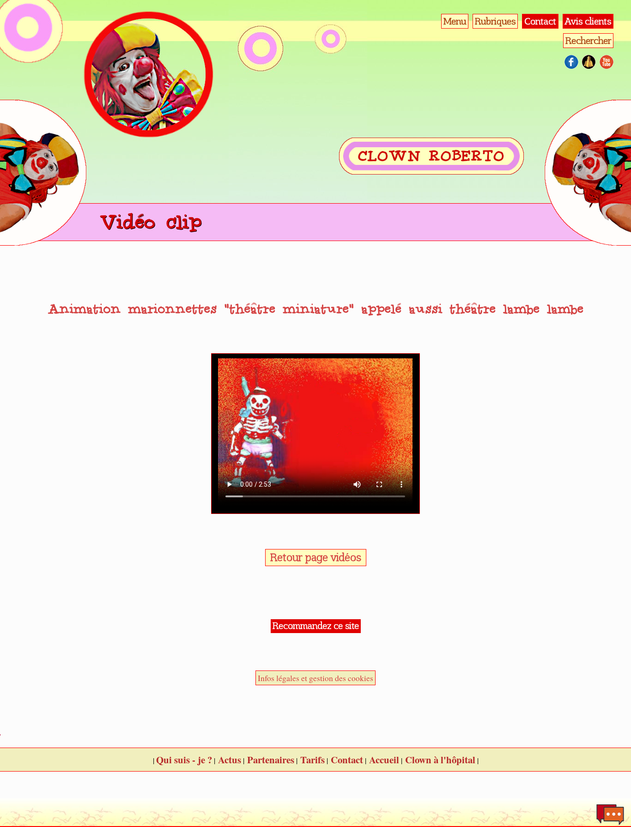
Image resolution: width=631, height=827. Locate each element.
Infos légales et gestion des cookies (315, 677)
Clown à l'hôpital (440, 760)
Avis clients (588, 21)
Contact (540, 21)
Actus (229, 760)
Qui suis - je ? (184, 760)
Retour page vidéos (315, 557)
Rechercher (588, 40)
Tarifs (312, 760)
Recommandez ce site (316, 625)
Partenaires (270, 760)
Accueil (384, 760)
